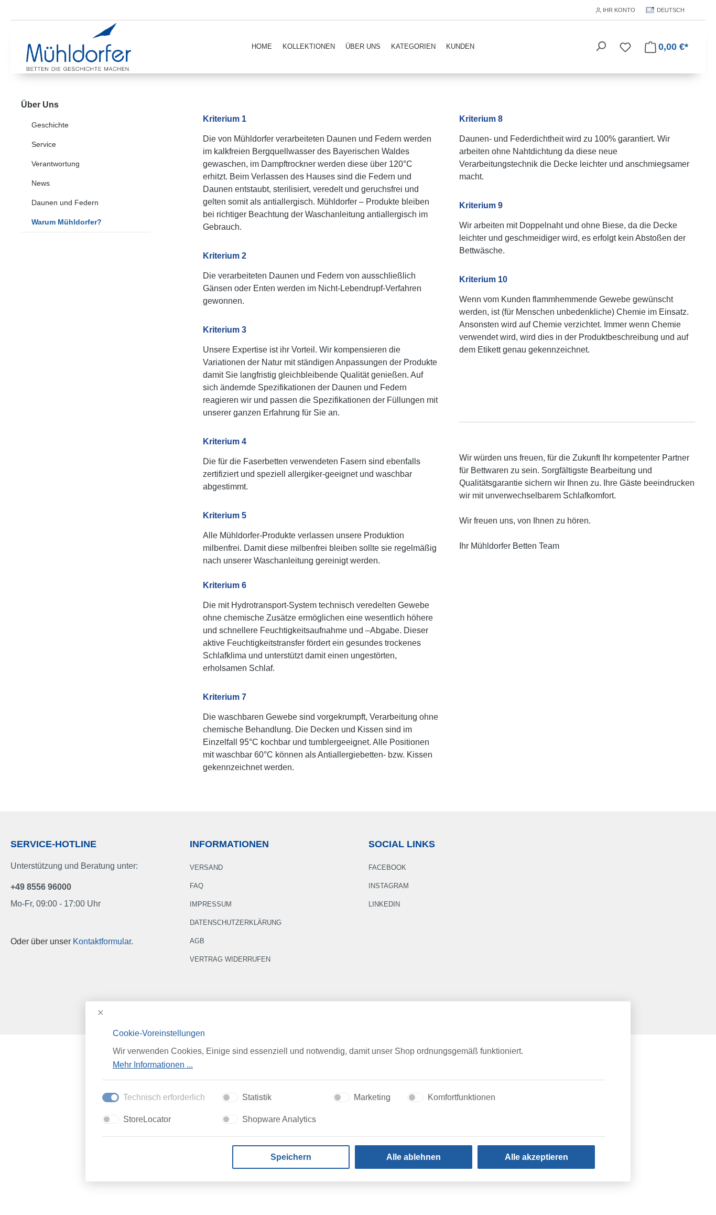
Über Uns (363, 46)
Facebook (387, 867)
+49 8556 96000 (40, 886)
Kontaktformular (102, 941)
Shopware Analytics (279, 1119)
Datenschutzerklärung (235, 922)
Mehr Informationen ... (153, 1064)
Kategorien (413, 46)
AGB (197, 941)
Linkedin (384, 904)
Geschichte (50, 125)
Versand (206, 867)
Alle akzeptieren (536, 1157)
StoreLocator (147, 1119)
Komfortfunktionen (461, 1097)
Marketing (372, 1097)
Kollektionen (309, 46)
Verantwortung (55, 163)
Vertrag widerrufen (230, 959)
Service (43, 144)
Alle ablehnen (413, 1157)
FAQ (196, 886)
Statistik (257, 1097)
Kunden (460, 46)
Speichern (290, 1157)
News (40, 183)
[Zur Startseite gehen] (78, 45)
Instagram (388, 886)
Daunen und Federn (65, 202)
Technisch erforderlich (164, 1097)
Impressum (211, 904)
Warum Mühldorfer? (66, 222)
